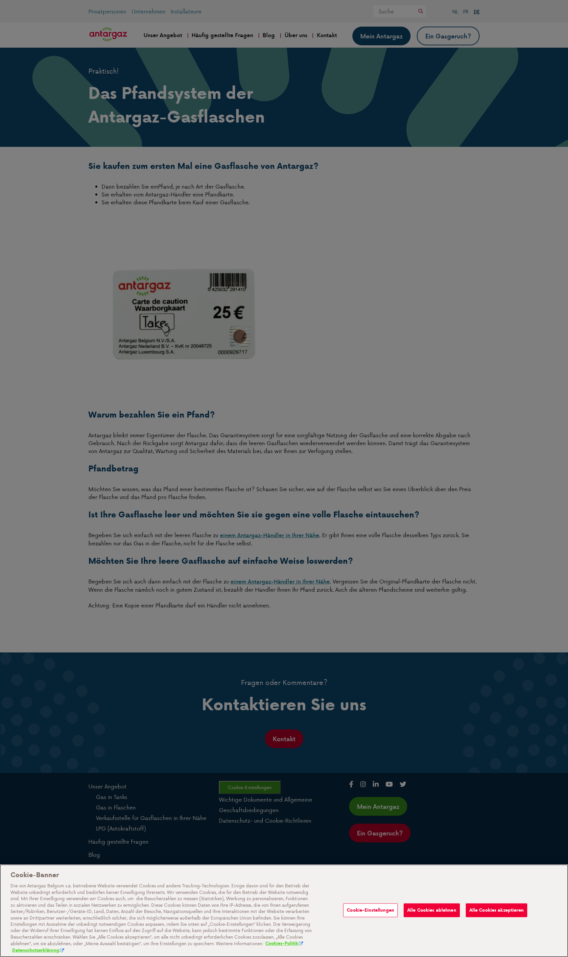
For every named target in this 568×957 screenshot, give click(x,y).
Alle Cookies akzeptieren (496, 910)
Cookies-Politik (281, 944)
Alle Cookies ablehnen (431, 910)
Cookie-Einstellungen (370, 910)
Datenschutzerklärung (35, 950)
